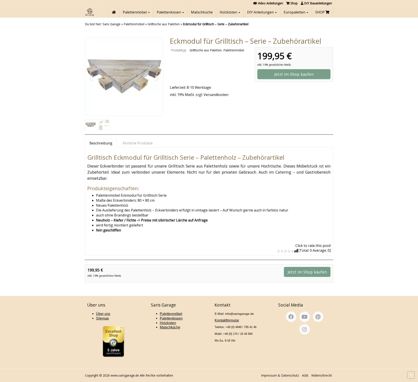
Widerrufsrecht (321, 375)
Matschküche (202, 12)
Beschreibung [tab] (100, 143)
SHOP (320, 12)
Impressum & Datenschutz (280, 375)
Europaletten (295, 12)
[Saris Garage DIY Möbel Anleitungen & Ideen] (90, 12)
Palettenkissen (169, 12)
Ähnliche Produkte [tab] (138, 143)
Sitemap (102, 318)
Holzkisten (229, 12)
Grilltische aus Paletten (164, 24)
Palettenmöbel (135, 12)
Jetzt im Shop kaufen (294, 74)
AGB (305, 375)
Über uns (103, 314)
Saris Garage (111, 24)
